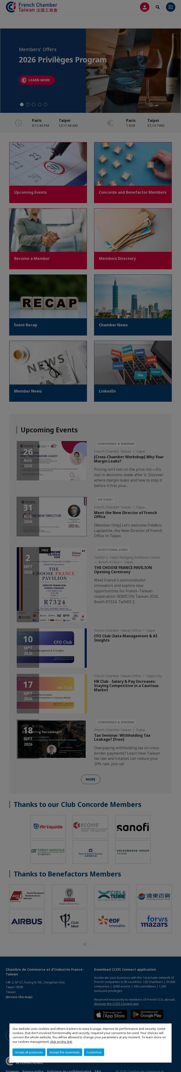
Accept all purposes (29, 1052)
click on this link (61, 1041)
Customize (94, 1052)
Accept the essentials (64, 1052)
